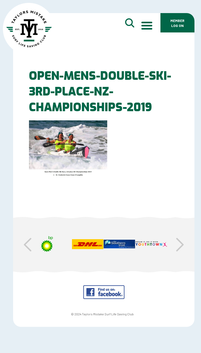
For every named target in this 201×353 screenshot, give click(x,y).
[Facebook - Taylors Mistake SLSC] (104, 297)
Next (180, 245)
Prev (28, 245)
